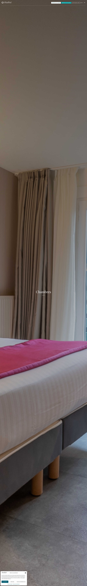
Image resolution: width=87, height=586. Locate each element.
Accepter (5, 581)
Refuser (12, 581)
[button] (25, 572)
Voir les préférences (21, 581)
